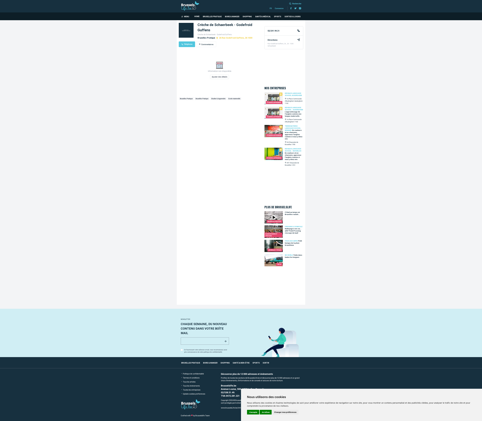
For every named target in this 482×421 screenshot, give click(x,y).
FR (271, 8)
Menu (186, 17)
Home (196, 16)
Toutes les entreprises (191, 390)
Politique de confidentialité (193, 374)
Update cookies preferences (194, 394)
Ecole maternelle (234, 99)
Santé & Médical (263, 17)
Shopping (247, 17)
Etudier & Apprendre (218, 99)
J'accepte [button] (253, 412)
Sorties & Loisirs (293, 17)
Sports (277, 17)
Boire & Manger (232, 17)
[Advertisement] (219, 119)
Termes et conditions (191, 378)
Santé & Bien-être (241, 363)
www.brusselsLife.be (229, 408)
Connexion (279, 8)
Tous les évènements (191, 386)
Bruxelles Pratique (212, 17)
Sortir (266, 363)
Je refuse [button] (266, 412)
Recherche (296, 4)
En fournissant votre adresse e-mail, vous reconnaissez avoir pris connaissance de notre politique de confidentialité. (205, 351)
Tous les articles (189, 382)
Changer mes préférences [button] (285, 412)
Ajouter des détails (219, 77)
